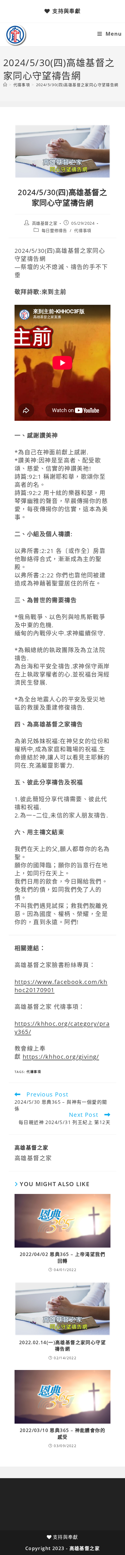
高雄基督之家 (45, 223)
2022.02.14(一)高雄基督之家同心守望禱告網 (62, 1345)
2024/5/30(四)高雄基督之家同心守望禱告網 (77, 84)
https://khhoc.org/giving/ (61, 1057)
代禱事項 (82, 230)
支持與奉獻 (66, 11)
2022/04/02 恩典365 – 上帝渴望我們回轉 (62, 1257)
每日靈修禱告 (54, 230)
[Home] (5, 84)
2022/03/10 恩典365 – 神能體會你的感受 (62, 1433)
